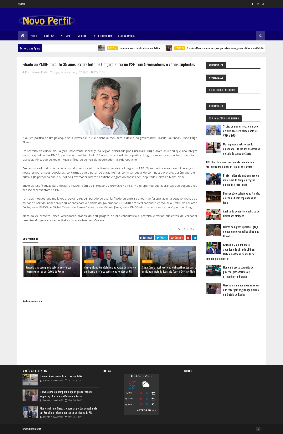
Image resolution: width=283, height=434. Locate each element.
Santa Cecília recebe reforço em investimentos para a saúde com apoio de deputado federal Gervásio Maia (169, 269)
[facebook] (253, 4)
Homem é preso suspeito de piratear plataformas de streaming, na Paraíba (238, 272)
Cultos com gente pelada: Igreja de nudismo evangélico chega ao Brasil (241, 231)
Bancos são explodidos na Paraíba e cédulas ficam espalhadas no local (241, 198)
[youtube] (263, 4)
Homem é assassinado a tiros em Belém (131, 48)
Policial (65, 36)
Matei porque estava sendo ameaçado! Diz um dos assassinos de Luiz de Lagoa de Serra (241, 148)
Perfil (34, 36)
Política (49, 36)
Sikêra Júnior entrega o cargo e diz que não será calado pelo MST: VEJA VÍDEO (241, 131)
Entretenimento (102, 36)
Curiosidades (126, 36)
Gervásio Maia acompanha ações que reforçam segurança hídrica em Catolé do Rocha (221, 48)
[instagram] (258, 4)
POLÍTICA (171, 48)
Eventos (82, 36)
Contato (21, 4)
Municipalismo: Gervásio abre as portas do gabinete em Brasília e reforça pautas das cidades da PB (110, 269)
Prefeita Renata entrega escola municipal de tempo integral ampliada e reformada (241, 180)
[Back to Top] (258, 429)
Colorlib (37, 428)
